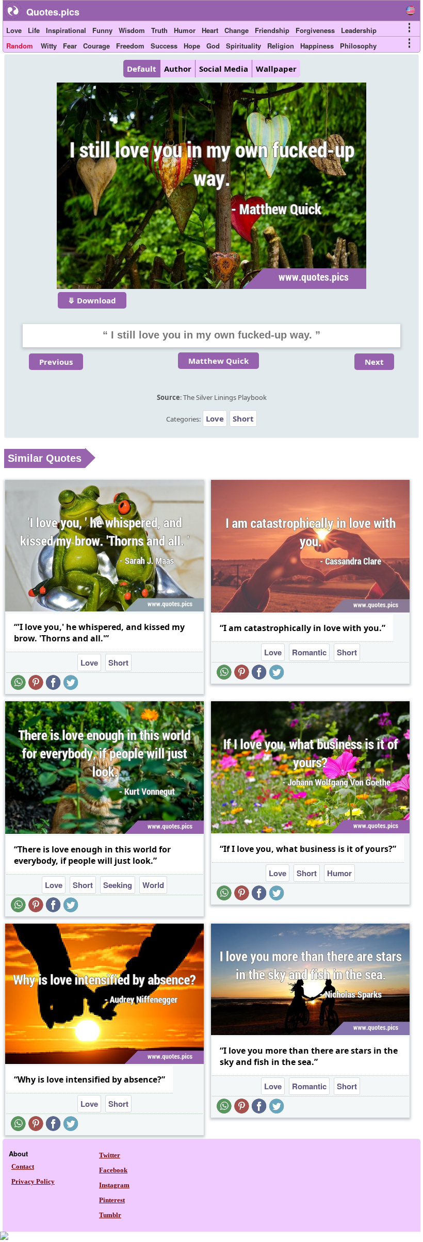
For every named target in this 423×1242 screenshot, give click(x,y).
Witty (49, 46)
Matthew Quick (218, 361)
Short (243, 418)
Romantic (309, 652)
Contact (22, 1166)
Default (141, 68)
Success (164, 46)
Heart (210, 30)
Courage (96, 46)
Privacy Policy (33, 1181)
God (213, 46)
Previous (56, 362)
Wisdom (132, 30)
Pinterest (112, 1200)
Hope (192, 46)
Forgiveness (315, 30)
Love (14, 30)
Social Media (223, 68)
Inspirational (66, 30)
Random (19, 46)
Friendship (272, 30)
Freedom (130, 46)
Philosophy (358, 46)
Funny (102, 30)
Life (34, 30)
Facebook (113, 1170)
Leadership (359, 30)
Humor (185, 30)
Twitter (109, 1155)
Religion (280, 46)
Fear (70, 46)
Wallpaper (276, 68)
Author (177, 68)
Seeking (117, 885)
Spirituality (243, 46)
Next (374, 362)
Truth (159, 30)
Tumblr (110, 1215)
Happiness (317, 46)
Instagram (114, 1185)
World (153, 885)
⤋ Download (92, 300)
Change (236, 30)
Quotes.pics (52, 12)
